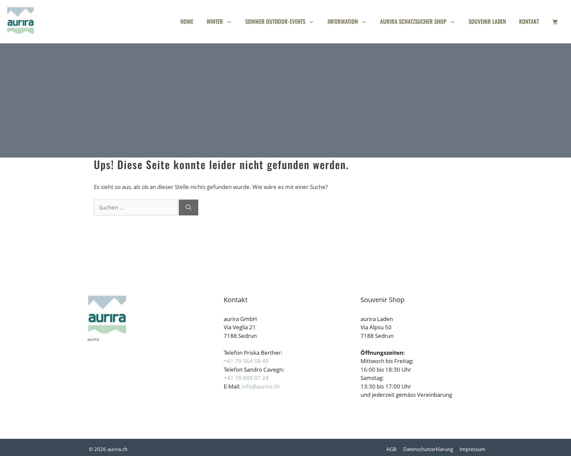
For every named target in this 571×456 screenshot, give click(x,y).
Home (186, 21)
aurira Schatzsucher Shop (413, 21)
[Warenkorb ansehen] (555, 21)
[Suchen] (188, 207)
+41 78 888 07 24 (246, 378)
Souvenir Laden (487, 21)
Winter (215, 21)
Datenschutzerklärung (428, 449)
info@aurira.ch (261, 386)
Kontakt (529, 21)
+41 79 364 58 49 (246, 361)
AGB (391, 449)
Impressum (472, 449)
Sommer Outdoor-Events (275, 21)
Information (342, 21)
